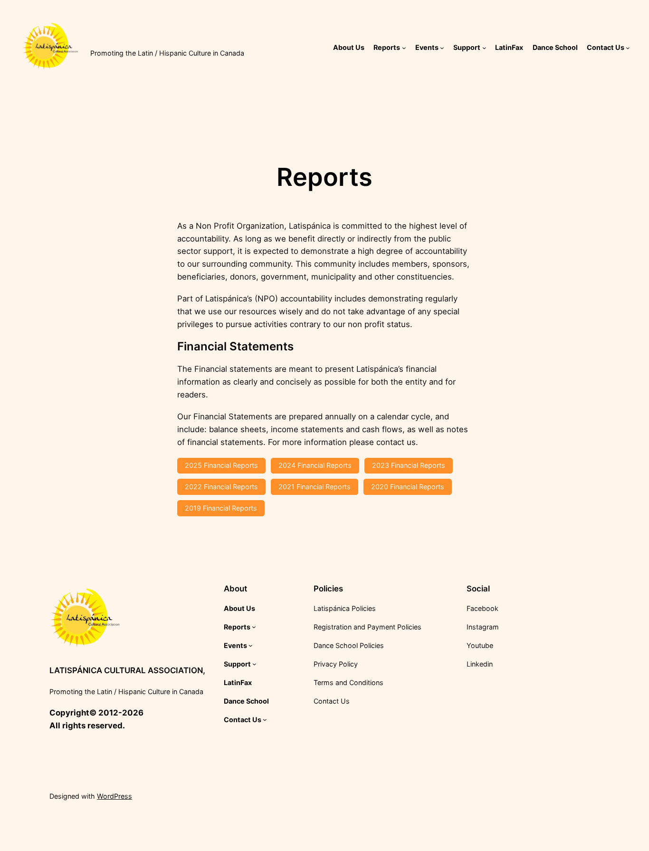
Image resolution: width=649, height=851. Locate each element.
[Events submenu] (442, 48)
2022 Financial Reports (221, 487)
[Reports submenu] (404, 48)
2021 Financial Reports (314, 487)
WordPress (114, 796)
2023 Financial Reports (408, 465)
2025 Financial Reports (221, 465)
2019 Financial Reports (221, 508)
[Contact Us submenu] (628, 48)
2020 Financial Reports (407, 487)
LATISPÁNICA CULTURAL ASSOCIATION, (168, 41)
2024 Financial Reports (315, 465)
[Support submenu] (484, 48)
